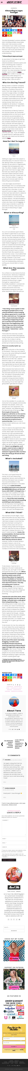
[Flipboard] (4, 35)
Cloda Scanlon (10, 788)
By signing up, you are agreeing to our (14, 1050)
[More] (9, 35)
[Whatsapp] (9, 33)
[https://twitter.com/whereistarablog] (11, 919)
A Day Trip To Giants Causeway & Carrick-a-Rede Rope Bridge (19, 744)
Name (4, 838)
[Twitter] (14, 30)
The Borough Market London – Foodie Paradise (8, 744)
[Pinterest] (19, 30)
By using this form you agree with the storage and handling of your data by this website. (14, 855)
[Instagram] (19, 33)
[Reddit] (4, 33)
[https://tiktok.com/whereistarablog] (16, 919)
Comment (5, 820)
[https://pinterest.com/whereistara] (14, 919)
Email (4, 842)
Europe (14, 7)
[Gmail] (14, 33)
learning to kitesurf (16, 691)
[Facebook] (4, 30)
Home (11, 1060)
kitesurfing (10, 686)
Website (4, 847)
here (9, 138)
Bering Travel (6, 131)
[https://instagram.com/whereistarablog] (8, 919)
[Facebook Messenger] (9, 30)
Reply (4, 797)
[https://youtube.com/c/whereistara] (19, 919)
